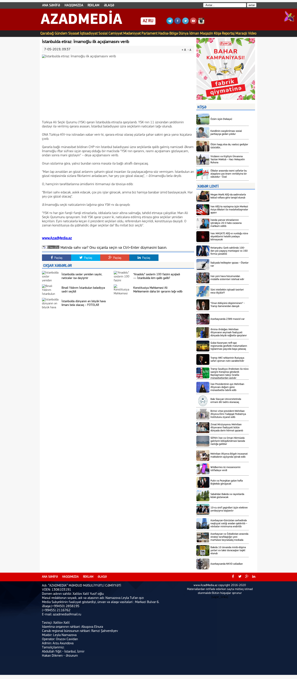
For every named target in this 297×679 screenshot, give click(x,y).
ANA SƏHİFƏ (51, 5)
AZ (145, 21)
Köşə (217, 33)
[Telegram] (169, 23)
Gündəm (61, 33)
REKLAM (93, 5)
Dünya (184, 33)
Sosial (103, 33)
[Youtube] (193, 23)
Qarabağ (47, 33)
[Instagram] (201, 23)
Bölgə (173, 33)
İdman (194, 33)
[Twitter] (185, 23)
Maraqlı (241, 33)
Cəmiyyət (115, 33)
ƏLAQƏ (109, 5)
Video (252, 33)
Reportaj (228, 33)
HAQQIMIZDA (74, 5)
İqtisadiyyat (89, 33)
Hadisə (163, 33)
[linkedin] (253, 577)
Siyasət (73, 33)
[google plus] (246, 577)
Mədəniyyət (132, 33)
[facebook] (232, 577)
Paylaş (57, 258)
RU (150, 21)
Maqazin (206, 33)
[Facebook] (177, 23)
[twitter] (239, 577)
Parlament (149, 33)
